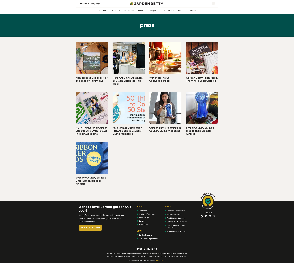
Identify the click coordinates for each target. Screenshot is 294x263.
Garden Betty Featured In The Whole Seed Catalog (202, 79)
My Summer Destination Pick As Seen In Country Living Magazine (127, 130)
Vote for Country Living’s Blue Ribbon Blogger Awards (91, 180)
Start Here (102, 10)
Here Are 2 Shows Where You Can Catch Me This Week (128, 81)
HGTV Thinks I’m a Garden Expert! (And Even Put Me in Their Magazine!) (91, 130)
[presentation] (92, 58)
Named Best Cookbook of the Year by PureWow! (91, 79)
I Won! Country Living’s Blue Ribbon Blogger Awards (200, 130)
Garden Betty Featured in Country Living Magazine (165, 129)
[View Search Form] (213, 3)
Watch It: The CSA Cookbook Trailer (160, 79)
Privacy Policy (160, 261)
